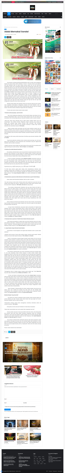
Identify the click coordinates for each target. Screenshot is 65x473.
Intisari (5, 16)
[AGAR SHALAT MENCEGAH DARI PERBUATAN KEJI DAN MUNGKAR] (10, 423)
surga (38, 463)
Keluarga (9, 16)
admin (7, 337)
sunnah (35, 463)
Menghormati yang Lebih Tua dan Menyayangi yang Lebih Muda (56, 93)
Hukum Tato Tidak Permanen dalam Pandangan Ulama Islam (55, 99)
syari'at (41, 463)
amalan (43, 456)
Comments (59, 88)
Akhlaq (12, 13)
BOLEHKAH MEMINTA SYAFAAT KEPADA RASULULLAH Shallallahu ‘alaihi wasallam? (22, 442)
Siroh (26, 16)
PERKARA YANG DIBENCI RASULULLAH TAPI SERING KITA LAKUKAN (35, 429)
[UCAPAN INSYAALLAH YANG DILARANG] (10, 436)
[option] (23, 352)
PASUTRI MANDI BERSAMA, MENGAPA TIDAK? (21, 429)
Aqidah (20, 13)
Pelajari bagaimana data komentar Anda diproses (30, 411)
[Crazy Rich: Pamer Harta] (48, 110)
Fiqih (42, 13)
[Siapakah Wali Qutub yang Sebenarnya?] (48, 105)
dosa (34, 458)
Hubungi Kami (60, 471)
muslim (40, 460)
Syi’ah (36, 16)
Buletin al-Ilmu (18, 471)
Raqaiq (22, 16)
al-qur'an (39, 456)
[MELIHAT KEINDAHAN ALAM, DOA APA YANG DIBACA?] (35, 436)
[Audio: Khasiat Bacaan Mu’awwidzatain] (48, 115)
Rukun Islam (31, 16)
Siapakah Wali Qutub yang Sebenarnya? (55, 105)
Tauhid (43, 16)
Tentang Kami (55, 471)
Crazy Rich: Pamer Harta (55, 108)
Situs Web (25, 402)
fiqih (37, 458)
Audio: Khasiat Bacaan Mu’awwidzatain (55, 114)
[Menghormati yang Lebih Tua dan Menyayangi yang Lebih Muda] (48, 93)
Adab (9, 13)
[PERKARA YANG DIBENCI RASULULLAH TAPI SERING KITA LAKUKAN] (35, 423)
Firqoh (46, 13)
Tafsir (39, 16)
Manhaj (18, 16)
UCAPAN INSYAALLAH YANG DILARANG (9, 442)
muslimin (44, 460)
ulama (45, 463)
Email (5, 402)
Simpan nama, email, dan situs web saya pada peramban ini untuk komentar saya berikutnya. (20, 406)
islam (37, 460)
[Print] (10, 37)
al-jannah (35, 456)
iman (34, 460)
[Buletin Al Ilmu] (32, 7)
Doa (28, 13)
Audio (16, 13)
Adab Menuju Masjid (13, 351)
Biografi (24, 13)
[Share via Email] (8, 37)
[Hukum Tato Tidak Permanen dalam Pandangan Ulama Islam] (48, 100)
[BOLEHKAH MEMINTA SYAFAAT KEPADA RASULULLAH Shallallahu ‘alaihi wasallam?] (22, 436)
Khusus (14, 16)
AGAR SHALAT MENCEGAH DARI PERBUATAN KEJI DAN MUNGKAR (9, 429)
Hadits (50, 13)
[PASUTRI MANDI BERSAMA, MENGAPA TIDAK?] (22, 423)
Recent (52, 88)
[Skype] (5, 37)
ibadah (43, 458)
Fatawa (31, 13)
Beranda (5, 13)
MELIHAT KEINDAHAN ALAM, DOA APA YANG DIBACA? (34, 442)
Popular (46, 88)
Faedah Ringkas (37, 13)
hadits (40, 458)
